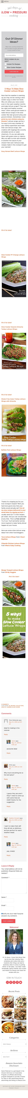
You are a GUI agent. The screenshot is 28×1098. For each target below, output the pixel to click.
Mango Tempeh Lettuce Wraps (12, 570)
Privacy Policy (14, 1088)
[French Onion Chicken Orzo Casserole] (20, 1014)
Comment (5, 877)
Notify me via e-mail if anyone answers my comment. (12, 915)
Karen (13, 741)
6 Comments (5, 704)
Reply (6, 734)
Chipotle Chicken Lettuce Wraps (13, 543)
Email (3, 905)
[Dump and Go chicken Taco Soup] (8, 1027)
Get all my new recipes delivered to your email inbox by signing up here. (13, 510)
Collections (19, 705)
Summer (9, 707)
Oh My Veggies (10, 572)
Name (4, 897)
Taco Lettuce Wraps (8, 537)
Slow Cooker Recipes (14, 67)
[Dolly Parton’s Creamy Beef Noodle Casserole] (20, 1002)
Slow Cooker (16, 707)
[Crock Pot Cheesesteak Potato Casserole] (20, 1027)
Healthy (3, 707)
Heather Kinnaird (14, 818)
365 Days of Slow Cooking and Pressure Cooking (14, 12)
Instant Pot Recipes (13, 64)
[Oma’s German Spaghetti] (8, 1002)
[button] (14, 63)
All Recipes (12, 705)
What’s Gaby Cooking (13, 545)
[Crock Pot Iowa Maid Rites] (8, 1014)
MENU (6, 1)
